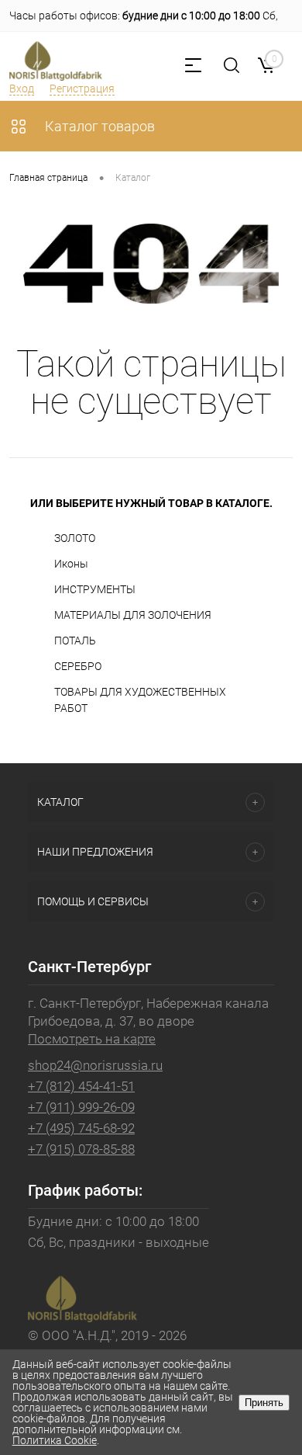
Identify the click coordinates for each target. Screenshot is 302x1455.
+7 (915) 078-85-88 (81, 1149)
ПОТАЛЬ (75, 640)
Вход (21, 88)
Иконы (71, 563)
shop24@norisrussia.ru (95, 1065)
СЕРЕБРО (77, 666)
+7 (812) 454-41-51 (81, 1086)
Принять (264, 1402)
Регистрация (82, 88)
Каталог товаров (98, 126)
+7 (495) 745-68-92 (81, 1128)
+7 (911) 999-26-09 (81, 1107)
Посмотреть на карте (92, 1039)
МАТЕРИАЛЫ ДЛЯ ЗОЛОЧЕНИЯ (132, 615)
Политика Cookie (54, 1440)
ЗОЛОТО (74, 538)
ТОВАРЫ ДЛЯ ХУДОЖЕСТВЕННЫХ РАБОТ (140, 700)
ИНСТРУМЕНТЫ (95, 589)
